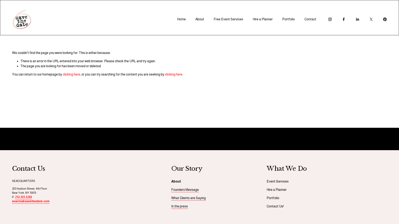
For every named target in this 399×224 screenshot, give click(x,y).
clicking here (71, 74)
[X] (371, 19)
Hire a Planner (263, 19)
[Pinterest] (385, 19)
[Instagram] (330, 19)
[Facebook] (344, 19)
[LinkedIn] (357, 19)
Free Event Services (228, 19)
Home (181, 19)
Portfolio (288, 19)
